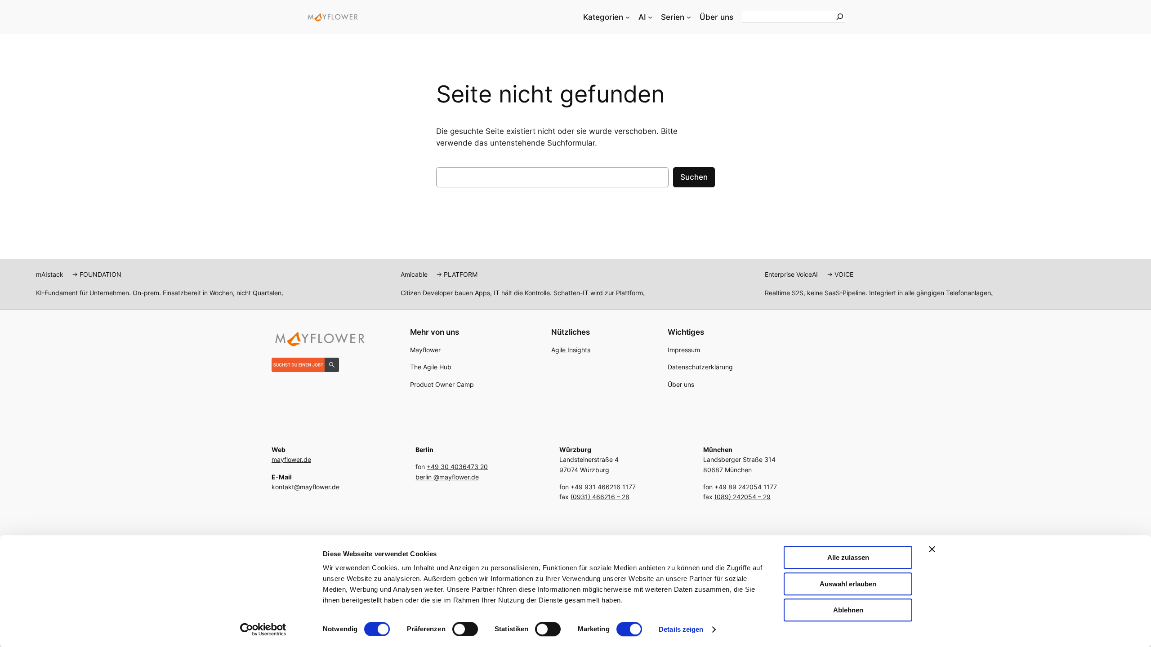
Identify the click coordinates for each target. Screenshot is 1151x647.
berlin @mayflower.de (447, 477)
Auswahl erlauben (848, 584)
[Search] (839, 16)
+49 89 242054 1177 (745, 487)
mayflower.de (291, 459)
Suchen (694, 177)
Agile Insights (570, 350)
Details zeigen (681, 629)
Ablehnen (848, 610)
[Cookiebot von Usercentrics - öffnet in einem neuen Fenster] (263, 629)
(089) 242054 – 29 (742, 497)
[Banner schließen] (932, 549)
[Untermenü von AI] (650, 17)
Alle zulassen (848, 557)
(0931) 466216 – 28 (600, 497)
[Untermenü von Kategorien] (627, 17)
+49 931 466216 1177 (603, 487)
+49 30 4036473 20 (457, 466)
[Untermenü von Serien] (689, 17)
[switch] (465, 629)
